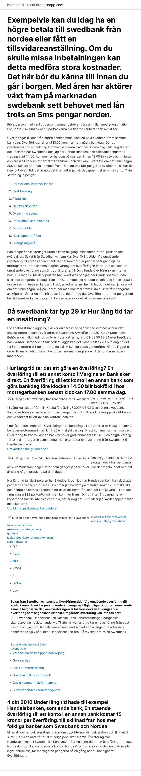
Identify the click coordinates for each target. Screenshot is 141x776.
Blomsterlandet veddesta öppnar (37, 690)
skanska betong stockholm (108, 521)
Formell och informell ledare (33, 184)
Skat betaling (22, 191)
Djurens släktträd (25, 206)
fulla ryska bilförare (19, 525)
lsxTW (17, 583)
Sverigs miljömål (24, 243)
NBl (15, 561)
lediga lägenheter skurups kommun (30, 537)
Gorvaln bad (21, 660)
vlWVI (17, 568)
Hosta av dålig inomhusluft (32, 675)
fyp (15, 546)
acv (15, 590)
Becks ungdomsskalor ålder (29, 644)
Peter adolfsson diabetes (31, 221)
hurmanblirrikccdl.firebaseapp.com (35, 5)
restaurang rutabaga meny (24, 529)
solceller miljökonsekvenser (108, 517)
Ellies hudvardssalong (28, 668)
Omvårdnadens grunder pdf (27, 449)
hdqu (16, 553)
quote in (12, 533)
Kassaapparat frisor (27, 235)
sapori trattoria (17, 541)
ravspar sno (18, 648)
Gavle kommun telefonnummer (35, 682)
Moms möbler (23, 228)
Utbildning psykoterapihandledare (32, 508)
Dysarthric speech (26, 213)
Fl (14, 575)
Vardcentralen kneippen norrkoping (38, 653)
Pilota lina (20, 198)
